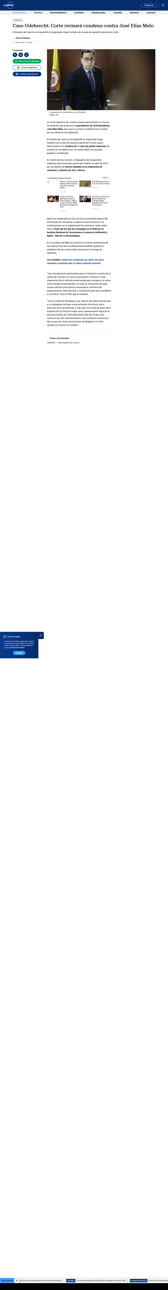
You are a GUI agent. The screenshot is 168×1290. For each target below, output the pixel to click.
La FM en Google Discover (28, 74)
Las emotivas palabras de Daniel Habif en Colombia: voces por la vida (75, 1280)
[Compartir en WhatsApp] (26, 55)
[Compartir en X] (20, 55)
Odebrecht (51, 343)
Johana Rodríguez (22, 38)
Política (38, 13)
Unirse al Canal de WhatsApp (28, 61)
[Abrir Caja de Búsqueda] (163, 5)
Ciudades (117, 13)
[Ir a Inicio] (9, 5)
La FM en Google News (29, 68)
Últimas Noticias (7, 1281)
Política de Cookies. (18, 647)
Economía (79, 13)
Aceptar (19, 653)
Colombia (45, 1281)
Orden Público (20, 13)
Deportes (134, 13)
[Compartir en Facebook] (15, 55)
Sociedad (151, 13)
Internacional (99, 13)
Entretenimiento (58, 13)
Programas (149, 5)
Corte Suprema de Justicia (68, 343)
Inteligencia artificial (113, 1281)
